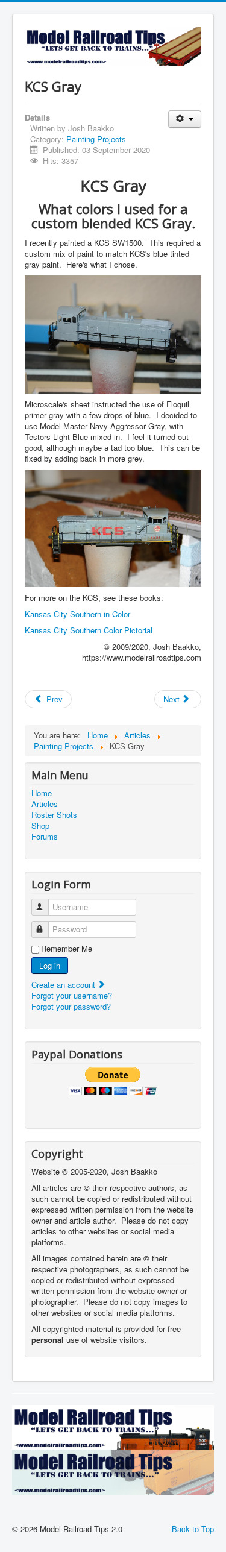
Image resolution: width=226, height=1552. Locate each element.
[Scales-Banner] (113, 1471)
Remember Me (66, 948)
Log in (49, 965)
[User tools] (184, 119)
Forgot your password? (71, 1006)
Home (41, 793)
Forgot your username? (71, 995)
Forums (44, 836)
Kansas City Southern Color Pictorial (88, 630)
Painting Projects (96, 139)
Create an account (64, 984)
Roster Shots (54, 814)
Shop (40, 825)
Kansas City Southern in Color (77, 614)
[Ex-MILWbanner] (113, 1426)
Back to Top (193, 1529)
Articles (44, 804)
